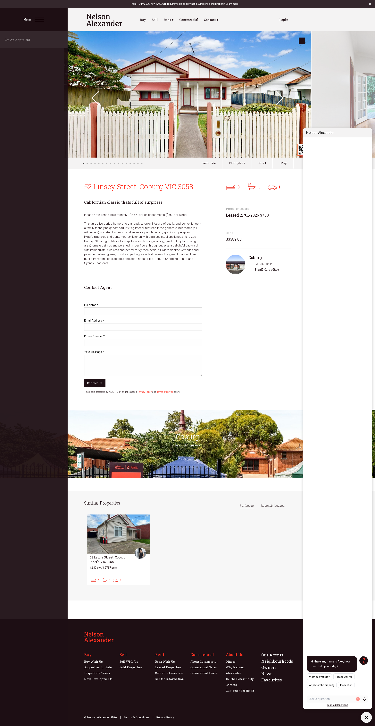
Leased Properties (168, 667)
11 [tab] (122, 164)
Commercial (188, 20)
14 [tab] (134, 164)
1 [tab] (83, 164)
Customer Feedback (240, 691)
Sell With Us (129, 661)
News (266, 673)
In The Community (240, 679)
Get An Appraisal (18, 40)
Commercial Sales (203, 667)
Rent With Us (165, 661)
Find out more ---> (187, 445)
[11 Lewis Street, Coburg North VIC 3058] (118, 549)
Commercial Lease (203, 673)
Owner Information (169, 673)
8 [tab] (110, 164)
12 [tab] (126, 164)
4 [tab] (95, 164)
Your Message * (94, 351)
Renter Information (169, 679)
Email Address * (94, 320)
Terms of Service (165, 392)
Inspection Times (97, 673)
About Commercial (204, 661)
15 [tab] (138, 164)
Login (283, 20)
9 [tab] (114, 164)
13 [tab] (130, 164)
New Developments (98, 679)
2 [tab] (87, 164)
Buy (143, 20)
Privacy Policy (145, 392)
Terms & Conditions (136, 717)
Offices (231, 661)
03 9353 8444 (263, 264)
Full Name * (91, 305)
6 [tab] (103, 164)
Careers (231, 685)
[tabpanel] (187, 94)
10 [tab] (118, 164)
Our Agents (272, 654)
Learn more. (232, 3)
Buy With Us (93, 661)
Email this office (267, 269)
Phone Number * (94, 336)
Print (262, 163)
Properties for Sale (98, 667)
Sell (155, 20)
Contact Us (94, 383)
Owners (268, 667)
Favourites (271, 679)
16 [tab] (142, 164)
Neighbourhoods (277, 661)
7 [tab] (107, 164)
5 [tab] (99, 164)
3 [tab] (91, 164)
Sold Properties (131, 667)
